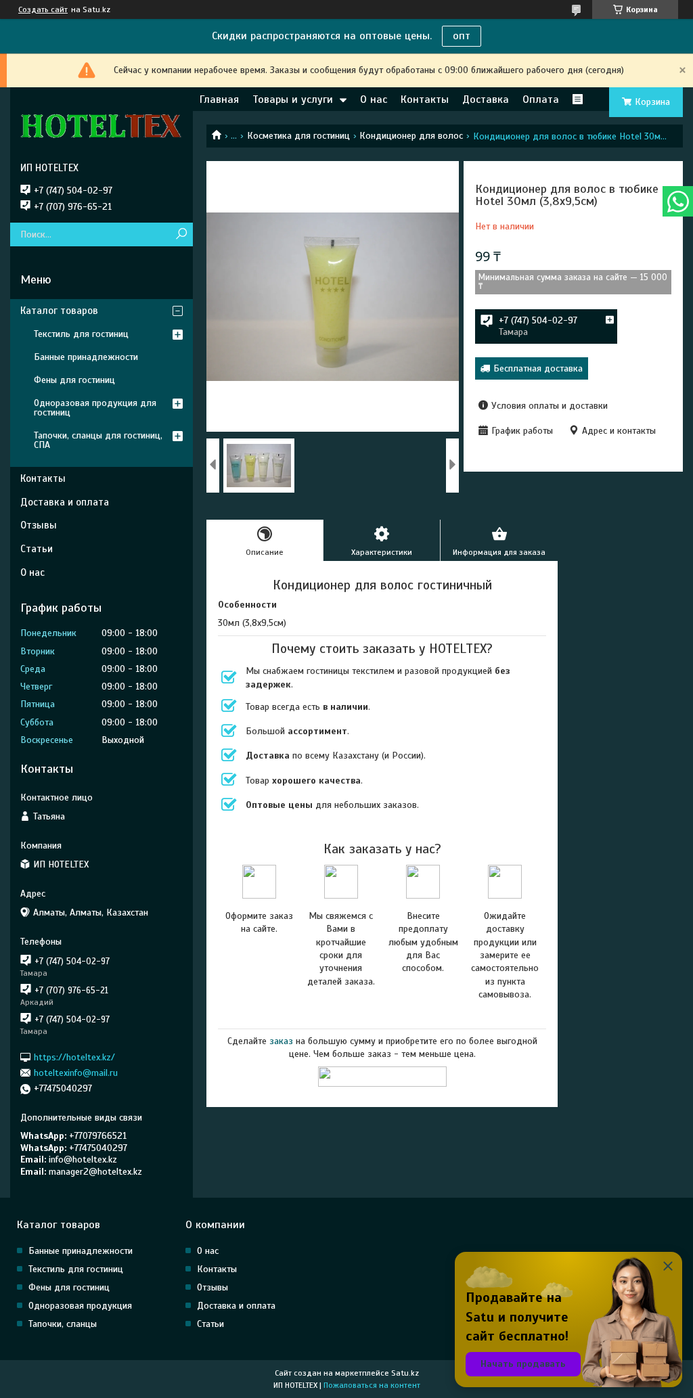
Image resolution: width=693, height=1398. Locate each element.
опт (461, 36)
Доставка (485, 99)
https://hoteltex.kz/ (74, 1056)
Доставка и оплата (64, 502)
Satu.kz (405, 1373)
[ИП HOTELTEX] (101, 124)
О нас (373, 99)
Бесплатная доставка (538, 368)
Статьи (36, 549)
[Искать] (181, 234)
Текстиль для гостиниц (81, 334)
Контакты (425, 99)
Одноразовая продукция (80, 1305)
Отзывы (38, 525)
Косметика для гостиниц (298, 135)
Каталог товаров (59, 311)
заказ (281, 1041)
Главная (219, 99)
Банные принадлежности (86, 357)
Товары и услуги (292, 99)
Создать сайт (43, 9)
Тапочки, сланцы (62, 1324)
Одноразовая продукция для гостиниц (95, 407)
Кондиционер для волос (411, 135)
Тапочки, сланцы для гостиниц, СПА (98, 440)
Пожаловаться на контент (371, 1385)
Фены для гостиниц (74, 380)
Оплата (540, 99)
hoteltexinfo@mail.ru (76, 1073)
